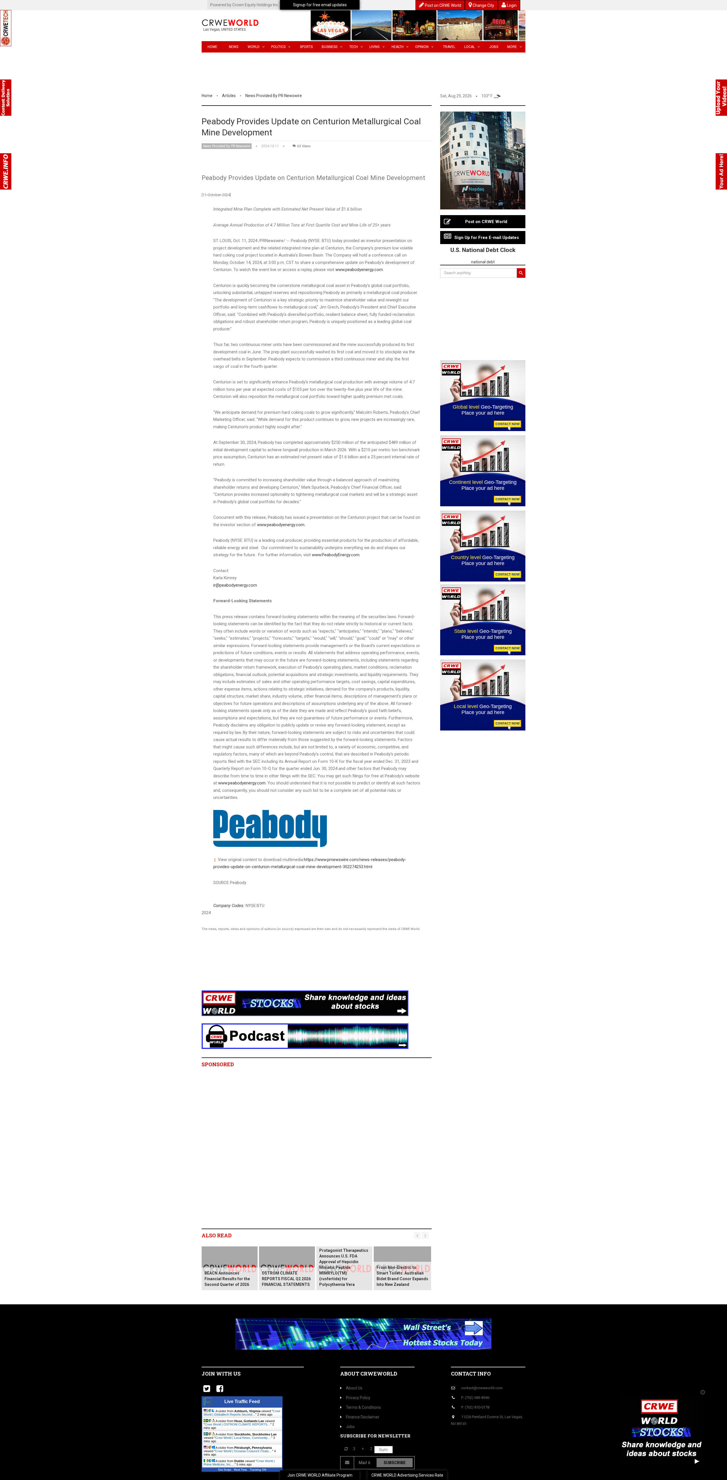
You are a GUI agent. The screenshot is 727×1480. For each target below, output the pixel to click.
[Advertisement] (305, 968)
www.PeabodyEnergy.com (336, 554)
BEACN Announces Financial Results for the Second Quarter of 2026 (227, 1279)
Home (212, 47)
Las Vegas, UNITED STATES (224, 30)
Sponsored (218, 1064)
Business (329, 47)
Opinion (422, 47)
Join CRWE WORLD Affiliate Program (319, 1475)
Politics (278, 47)
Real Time (240, 1469)
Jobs (493, 47)
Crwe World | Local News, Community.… (243, 1437)
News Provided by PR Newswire (273, 95)
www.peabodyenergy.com (359, 269)
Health (398, 47)
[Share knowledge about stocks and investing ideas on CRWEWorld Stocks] (305, 1002)
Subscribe (395, 1462)
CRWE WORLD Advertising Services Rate (407, 1475)
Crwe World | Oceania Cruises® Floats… (243, 1451)
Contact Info (471, 1373)
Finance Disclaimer (362, 1417)
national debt (483, 262)
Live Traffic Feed (242, 1401)
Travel (449, 47)
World (254, 47)
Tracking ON (258, 1469)
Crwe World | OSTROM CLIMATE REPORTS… (237, 1424)
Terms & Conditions (363, 1407)
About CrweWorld (368, 1373)
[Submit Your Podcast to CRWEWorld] (305, 1035)
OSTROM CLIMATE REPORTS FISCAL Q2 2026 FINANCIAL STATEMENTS (286, 1279)
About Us (354, 1388)
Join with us (221, 1373)
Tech (353, 47)
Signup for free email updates (320, 5)
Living (374, 47)
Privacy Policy (358, 1397)
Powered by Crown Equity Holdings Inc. (244, 5)
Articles (229, 95)
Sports (306, 47)
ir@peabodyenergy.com (235, 585)
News (233, 47)
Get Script (224, 1469)
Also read (217, 1235)
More (512, 47)
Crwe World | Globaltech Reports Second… (242, 1412)
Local (469, 47)
